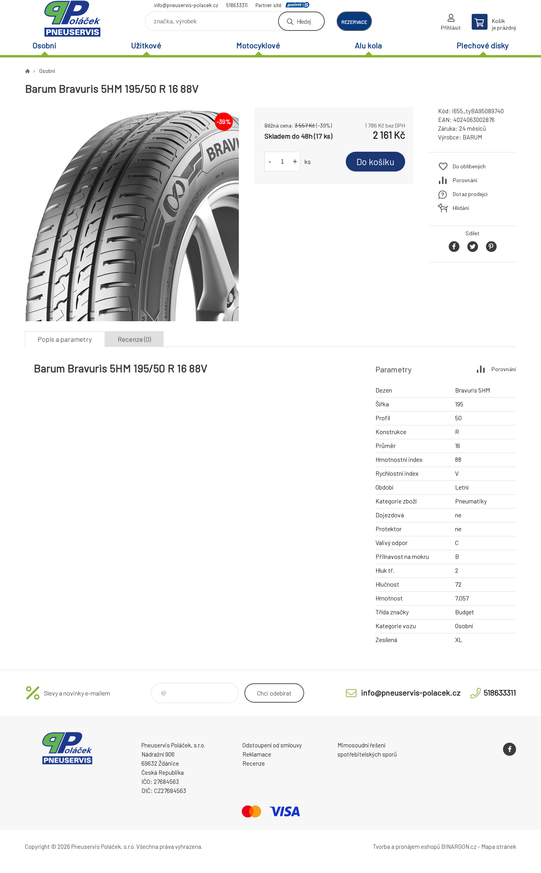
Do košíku (375, 161)
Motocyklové (258, 45)
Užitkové (146, 45)
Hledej (304, 21)
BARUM (472, 137)
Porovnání (465, 180)
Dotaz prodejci (470, 194)
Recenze (253, 763)
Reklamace (256, 754)
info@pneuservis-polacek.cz (186, 5)
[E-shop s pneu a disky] (27, 71)
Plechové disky (483, 45)
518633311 (237, 5)
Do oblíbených (469, 166)
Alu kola (368, 45)
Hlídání (461, 207)
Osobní (44, 45)
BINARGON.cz (458, 846)
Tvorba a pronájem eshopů (406, 846)
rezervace (354, 22)
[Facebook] (509, 749)
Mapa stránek (498, 846)
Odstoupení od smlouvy (272, 745)
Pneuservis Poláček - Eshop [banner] (72, 18)
